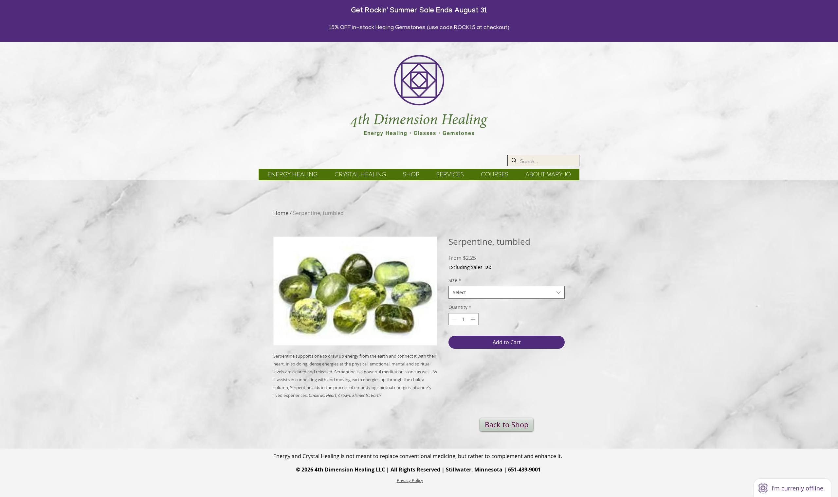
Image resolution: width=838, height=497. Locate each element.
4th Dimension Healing (344, 469)
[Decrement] (453, 319)
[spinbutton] (463, 319)
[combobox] (506, 292)
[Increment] (473, 319)
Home (280, 213)
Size (454, 280)
